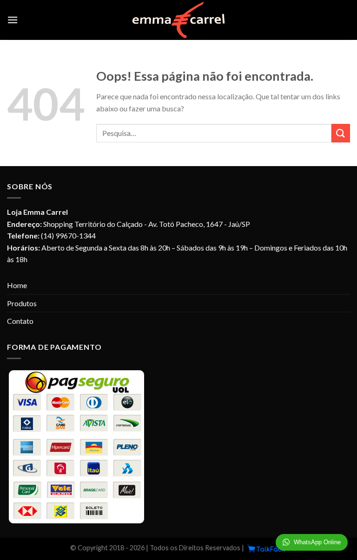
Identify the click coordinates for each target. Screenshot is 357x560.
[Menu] (12, 19)
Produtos (22, 303)
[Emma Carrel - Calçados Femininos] (178, 20)
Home (17, 285)
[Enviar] (340, 133)
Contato (20, 320)
